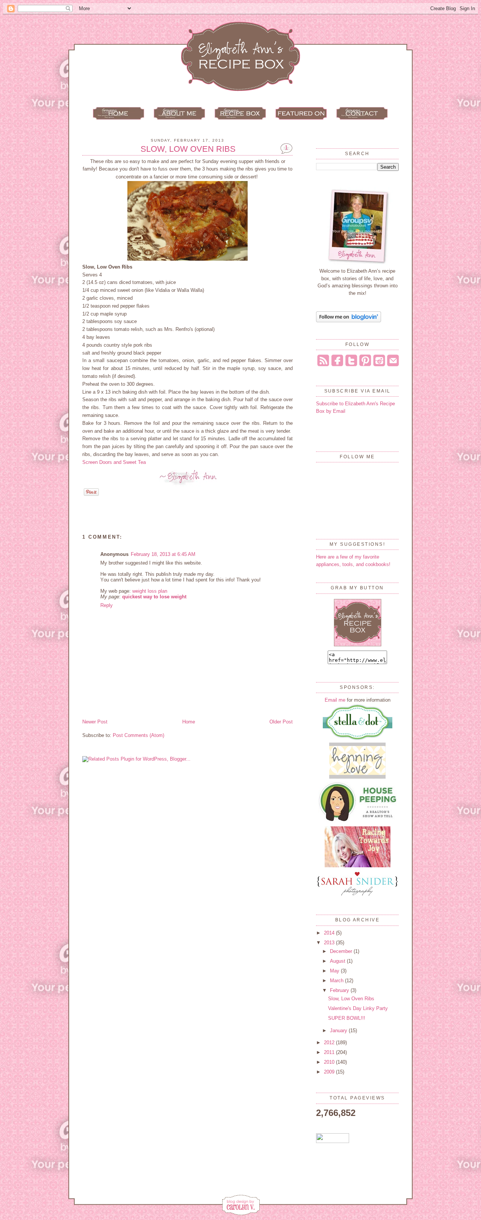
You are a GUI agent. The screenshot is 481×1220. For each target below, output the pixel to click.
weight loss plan (149, 591)
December (342, 951)
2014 (330, 933)
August (338, 961)
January (339, 1030)
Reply (106, 605)
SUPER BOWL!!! (346, 1018)
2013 (330, 942)
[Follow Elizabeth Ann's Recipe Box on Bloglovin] (348, 320)
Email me (335, 700)
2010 (330, 1062)
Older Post (281, 722)
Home (188, 722)
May (335, 971)
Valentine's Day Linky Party (358, 1008)
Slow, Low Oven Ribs (188, 149)
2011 (330, 1052)
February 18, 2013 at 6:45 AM (163, 554)
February (340, 990)
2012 (330, 1042)
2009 (330, 1072)
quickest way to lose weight (154, 596)
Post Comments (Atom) (138, 735)
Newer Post (94, 722)
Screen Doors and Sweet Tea (114, 462)
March (337, 980)
